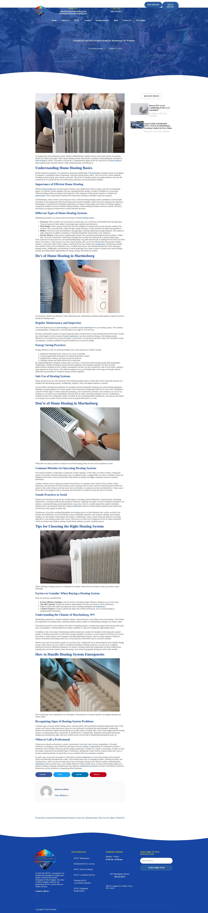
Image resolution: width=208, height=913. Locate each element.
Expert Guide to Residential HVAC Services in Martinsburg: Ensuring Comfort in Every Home (158, 126)
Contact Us (127, 20)
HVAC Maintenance (82, 858)
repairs (111, 193)
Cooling (87, 20)
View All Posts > (62, 795)
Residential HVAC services (84, 864)
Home (54, 20)
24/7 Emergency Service (119, 874)
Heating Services (102, 20)
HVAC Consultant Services (84, 875)
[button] (43, 774)
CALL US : (116, 8)
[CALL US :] (116, 3)
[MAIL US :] (73, 3)
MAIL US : (73, 8)
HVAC (77, 20)
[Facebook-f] (37, 897)
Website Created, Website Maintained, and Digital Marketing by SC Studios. (86, 909)
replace (90, 383)
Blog (116, 20)
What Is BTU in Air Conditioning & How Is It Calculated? (159, 108)
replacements (40, 196)
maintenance (100, 244)
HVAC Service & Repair (83, 869)
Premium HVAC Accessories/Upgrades (82, 881)
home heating (40, 161)
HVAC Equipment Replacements (81, 889)
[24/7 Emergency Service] (120, 867)
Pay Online (140, 20)
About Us (65, 20)
